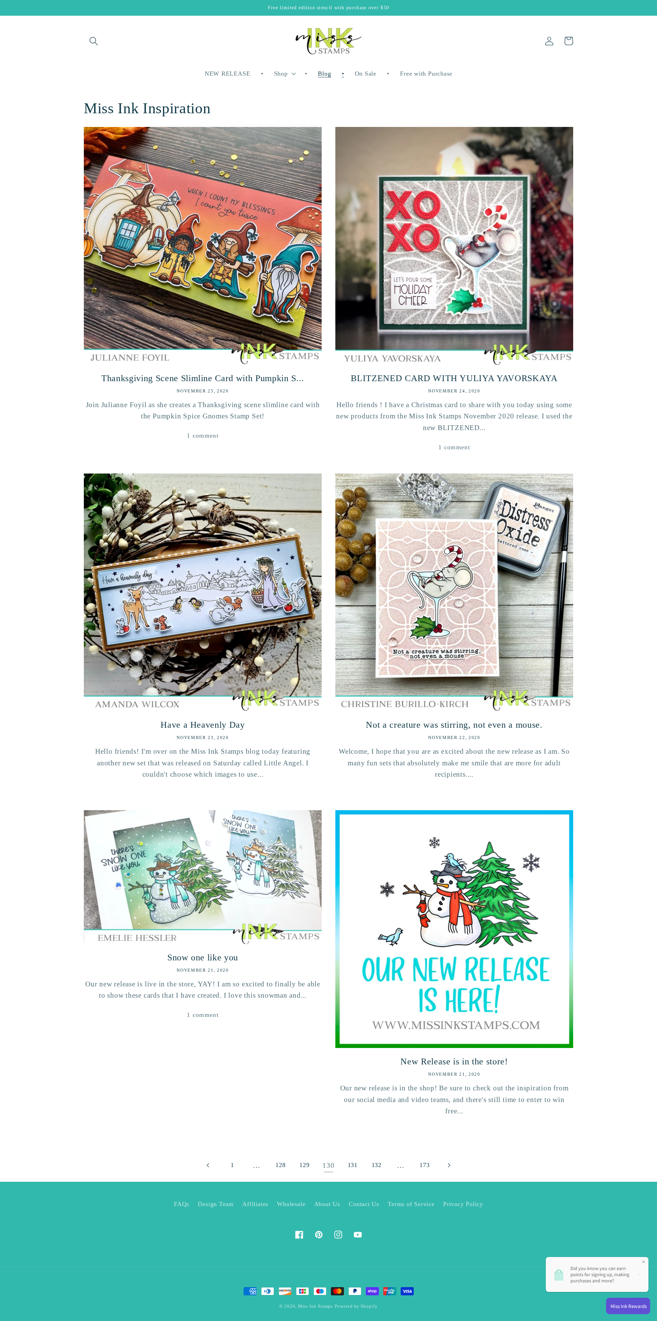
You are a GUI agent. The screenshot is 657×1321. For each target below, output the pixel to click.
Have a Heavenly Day (202, 725)
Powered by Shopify (356, 1306)
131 (353, 1165)
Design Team (216, 1204)
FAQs (181, 1204)
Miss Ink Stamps (315, 1306)
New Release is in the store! (454, 1061)
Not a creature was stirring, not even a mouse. (454, 725)
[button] (93, 41)
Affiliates (255, 1204)
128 (280, 1165)
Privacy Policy (463, 1204)
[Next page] (448, 1165)
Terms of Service (411, 1204)
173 (424, 1165)
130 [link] (328, 1165)
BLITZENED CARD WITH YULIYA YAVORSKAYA (454, 378)
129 (304, 1165)
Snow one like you (202, 957)
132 (377, 1165)
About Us (327, 1204)
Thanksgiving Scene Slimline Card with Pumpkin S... (202, 378)
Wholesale (291, 1204)
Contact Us (364, 1204)
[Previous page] (208, 1165)
